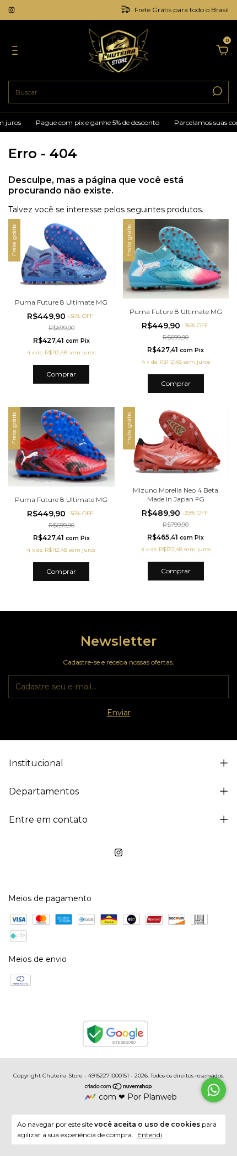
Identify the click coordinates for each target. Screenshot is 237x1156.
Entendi (149, 1135)
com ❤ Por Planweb (138, 1097)
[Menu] (16, 51)
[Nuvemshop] (118, 1087)
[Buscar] (216, 91)
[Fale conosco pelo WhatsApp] (213, 1089)
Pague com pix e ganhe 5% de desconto (92, 122)
